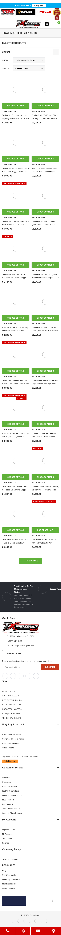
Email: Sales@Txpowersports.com (20, 646)
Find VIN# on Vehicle (10, 791)
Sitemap (5, 843)
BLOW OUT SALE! (9, 691)
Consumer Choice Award (12, 734)
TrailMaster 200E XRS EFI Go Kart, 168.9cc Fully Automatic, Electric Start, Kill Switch (44, 437)
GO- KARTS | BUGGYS (11, 705)
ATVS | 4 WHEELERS (11, 696)
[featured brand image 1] (26, 12)
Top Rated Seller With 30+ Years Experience (20, 757)
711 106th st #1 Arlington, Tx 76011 (21, 636)
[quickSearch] (10, 24)
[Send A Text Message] (22, 931)
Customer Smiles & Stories (13, 739)
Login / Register (8, 830)
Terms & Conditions (10, 859)
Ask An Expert (14, 653)
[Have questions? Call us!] (7, 931)
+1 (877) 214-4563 (14, 641)
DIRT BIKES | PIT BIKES (12, 700)
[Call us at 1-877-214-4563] (47, 24)
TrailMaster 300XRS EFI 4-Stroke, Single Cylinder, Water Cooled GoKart (45, 490)
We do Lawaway (9, 888)
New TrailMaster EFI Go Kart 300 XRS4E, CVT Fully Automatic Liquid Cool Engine (15, 437)
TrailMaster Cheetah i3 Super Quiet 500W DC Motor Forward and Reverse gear (44, 224)
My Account (6, 834)
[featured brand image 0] (8, 12)
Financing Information (11, 879)
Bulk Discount (10, 761)
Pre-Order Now (45, 530)
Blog (4, 871)
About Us (5, 778)
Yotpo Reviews (8, 748)
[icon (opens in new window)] (5, 676)
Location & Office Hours (11, 795)
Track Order (7, 838)
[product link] (15, 89)
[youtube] (49, 675)
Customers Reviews (10, 743)
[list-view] (50, 52)
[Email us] (38, 931)
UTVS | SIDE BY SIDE (11, 714)
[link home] (28, 24)
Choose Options (15, 106)
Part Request (7, 804)
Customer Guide (9, 875)
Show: (5, 60)
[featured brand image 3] (44, 12)
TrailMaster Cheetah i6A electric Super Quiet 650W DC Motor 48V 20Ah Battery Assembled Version (15, 118)
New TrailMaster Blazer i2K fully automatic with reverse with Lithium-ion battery (15, 330)
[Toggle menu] (3, 24)
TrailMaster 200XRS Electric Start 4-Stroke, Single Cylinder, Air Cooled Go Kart (15, 543)
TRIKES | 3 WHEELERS (11, 718)
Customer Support (9, 786)
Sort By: (6, 68)
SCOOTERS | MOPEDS (12, 709)
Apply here (39, 5)
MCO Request (8, 800)
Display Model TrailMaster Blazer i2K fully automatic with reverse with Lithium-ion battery (45, 118)
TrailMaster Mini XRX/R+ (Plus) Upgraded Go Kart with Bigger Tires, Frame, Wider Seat (14, 490)
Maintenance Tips (9, 884)
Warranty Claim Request (12, 813)
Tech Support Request (11, 809)
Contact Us (6, 782)
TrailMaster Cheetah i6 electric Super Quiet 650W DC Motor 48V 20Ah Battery (45, 330)
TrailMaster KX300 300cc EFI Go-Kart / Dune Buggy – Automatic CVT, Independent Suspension (15, 171)
